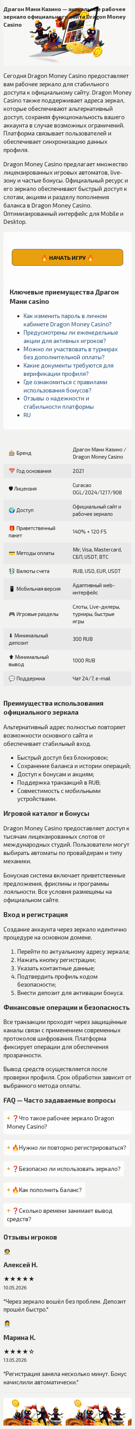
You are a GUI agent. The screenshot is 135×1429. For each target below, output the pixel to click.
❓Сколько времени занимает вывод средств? (59, 1214)
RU (27, 414)
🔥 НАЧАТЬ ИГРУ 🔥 (67, 257)
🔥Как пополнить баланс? (47, 1189)
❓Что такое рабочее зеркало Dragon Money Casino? (60, 1122)
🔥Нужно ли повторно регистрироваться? (69, 1147)
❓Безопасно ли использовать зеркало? (66, 1168)
